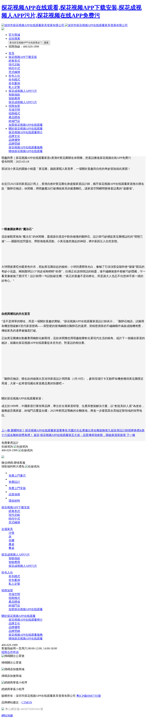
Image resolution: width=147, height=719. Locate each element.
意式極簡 (14, 72)
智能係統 (14, 94)
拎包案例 (14, 83)
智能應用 (14, 98)
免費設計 (14, 481)
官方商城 (14, 34)
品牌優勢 (14, 139)
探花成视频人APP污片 (23, 102)
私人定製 (14, 87)
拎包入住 (7, 572)
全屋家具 (7, 529)
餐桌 (11, 547)
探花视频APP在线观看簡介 (26, 132)
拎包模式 (14, 79)
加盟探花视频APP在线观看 (26, 124)
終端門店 (14, 121)
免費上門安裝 (17, 488)
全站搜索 (14, 38)
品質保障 (14, 494)
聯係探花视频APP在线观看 (26, 151)
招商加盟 (7, 590)
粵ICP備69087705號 (88, 695)
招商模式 (14, 113)
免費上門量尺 (17, 475)
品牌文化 (14, 136)
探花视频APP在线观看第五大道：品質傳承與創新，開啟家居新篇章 (87, 435)
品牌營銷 (14, 143)
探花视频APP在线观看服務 (26, 147)
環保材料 (14, 500)
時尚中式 (14, 68)
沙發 (11, 532)
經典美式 (14, 60)
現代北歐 (14, 64)
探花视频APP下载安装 (15, 507)
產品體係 (14, 117)
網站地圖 (7, 715)
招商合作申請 (10, 652)
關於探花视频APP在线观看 (18, 615)
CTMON (27, 702)
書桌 (11, 544)
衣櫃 (11, 540)
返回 (36, 435)
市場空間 (14, 109)
